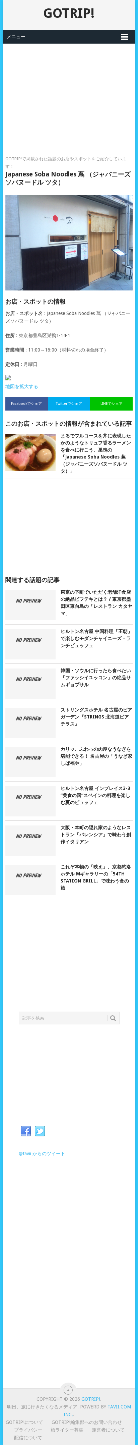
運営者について (108, 1430)
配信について (28, 1437)
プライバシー (28, 1430)
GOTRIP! (68, 13)
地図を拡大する (21, 386)
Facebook (25, 1131)
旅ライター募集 (67, 1430)
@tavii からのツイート (42, 1153)
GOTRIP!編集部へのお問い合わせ (87, 1422)
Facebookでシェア (26, 404)
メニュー (16, 36)
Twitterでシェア (69, 404)
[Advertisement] (69, 91)
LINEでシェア (111, 404)
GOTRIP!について (24, 1422)
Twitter (39, 1131)
